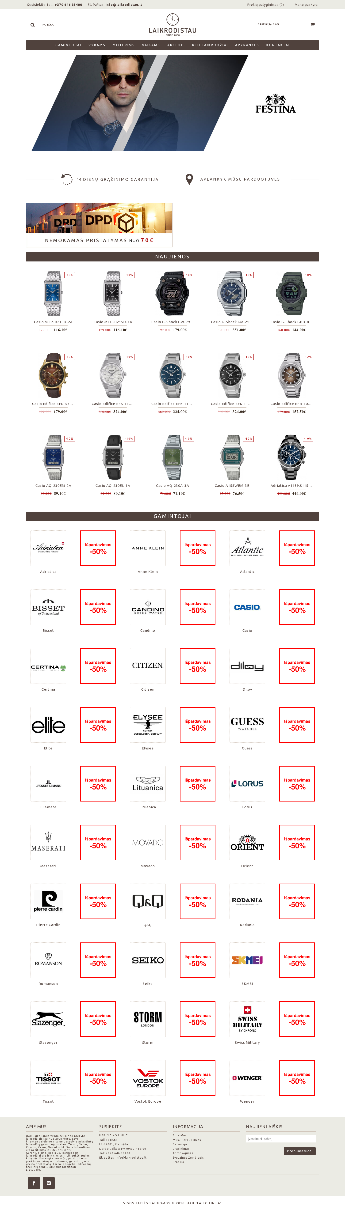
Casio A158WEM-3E (232, 486)
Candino (147, 630)
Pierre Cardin (48, 925)
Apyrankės (247, 45)
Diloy (247, 689)
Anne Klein (148, 572)
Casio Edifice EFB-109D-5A (292, 404)
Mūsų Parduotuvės (187, 1139)
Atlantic (247, 572)
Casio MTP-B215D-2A (53, 322)
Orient (247, 866)
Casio (247, 630)
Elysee (148, 748)
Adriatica (48, 572)
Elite (48, 748)
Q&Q (148, 925)
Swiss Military (247, 1042)
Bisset (48, 630)
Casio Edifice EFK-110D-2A (173, 404)
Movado (148, 866)
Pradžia (178, 1162)
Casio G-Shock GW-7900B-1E (173, 322)
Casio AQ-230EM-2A (53, 486)
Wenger (247, 1101)
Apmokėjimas (183, 1153)
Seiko (148, 984)
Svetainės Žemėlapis (188, 1157)
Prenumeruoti (300, 1151)
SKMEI (247, 984)
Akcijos (176, 45)
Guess (247, 748)
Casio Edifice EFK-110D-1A (233, 404)
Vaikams (151, 45)
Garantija (180, 1144)
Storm (147, 1042)
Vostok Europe (147, 1101)
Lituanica (147, 807)
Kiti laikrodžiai (210, 45)
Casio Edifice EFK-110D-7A (114, 404)
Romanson (48, 984)
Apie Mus (180, 1135)
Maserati (48, 866)
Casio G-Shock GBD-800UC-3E (292, 322)
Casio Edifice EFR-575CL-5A (54, 404)
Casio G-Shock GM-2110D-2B (233, 322)
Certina (48, 689)
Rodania (247, 925)
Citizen (147, 689)
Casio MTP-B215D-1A (113, 322)
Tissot (48, 1101)
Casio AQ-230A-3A (172, 486)
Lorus (247, 807)
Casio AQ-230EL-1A (113, 486)
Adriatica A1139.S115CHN (292, 486)
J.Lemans (48, 807)
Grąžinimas (181, 1148)
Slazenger (48, 1042)
